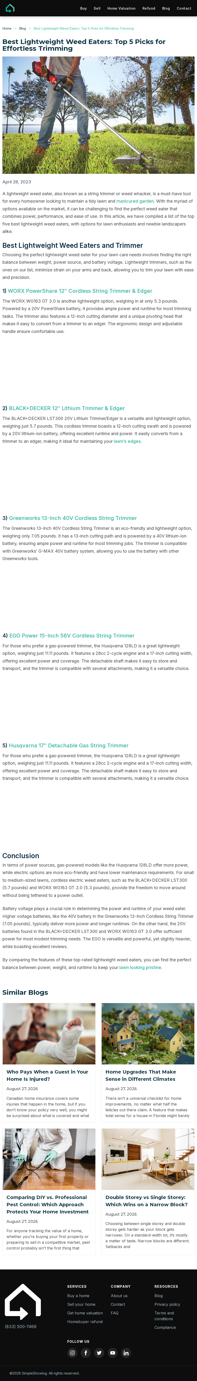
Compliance (165, 1327)
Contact (184, 8)
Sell (97, 8)
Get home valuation (85, 1313)
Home (7, 28)
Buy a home (78, 1295)
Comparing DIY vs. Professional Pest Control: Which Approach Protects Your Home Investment (47, 1204)
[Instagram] (72, 1353)
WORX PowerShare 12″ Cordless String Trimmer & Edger (80, 291)
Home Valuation (121, 8)
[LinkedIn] (126, 1353)
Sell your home (81, 1304)
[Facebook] (86, 1353)
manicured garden (135, 201)
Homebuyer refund (85, 1321)
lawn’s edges (127, 441)
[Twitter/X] (99, 1353)
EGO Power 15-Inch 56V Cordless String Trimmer (72, 635)
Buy (83, 8)
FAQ (114, 1313)
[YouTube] (113, 1353)
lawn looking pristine (140, 967)
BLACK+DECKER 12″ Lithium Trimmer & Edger (67, 408)
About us (119, 1295)
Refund (148, 8)
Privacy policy (167, 1304)
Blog (166, 8)
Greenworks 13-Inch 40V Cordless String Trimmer (73, 518)
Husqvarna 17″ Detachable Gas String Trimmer (69, 745)
